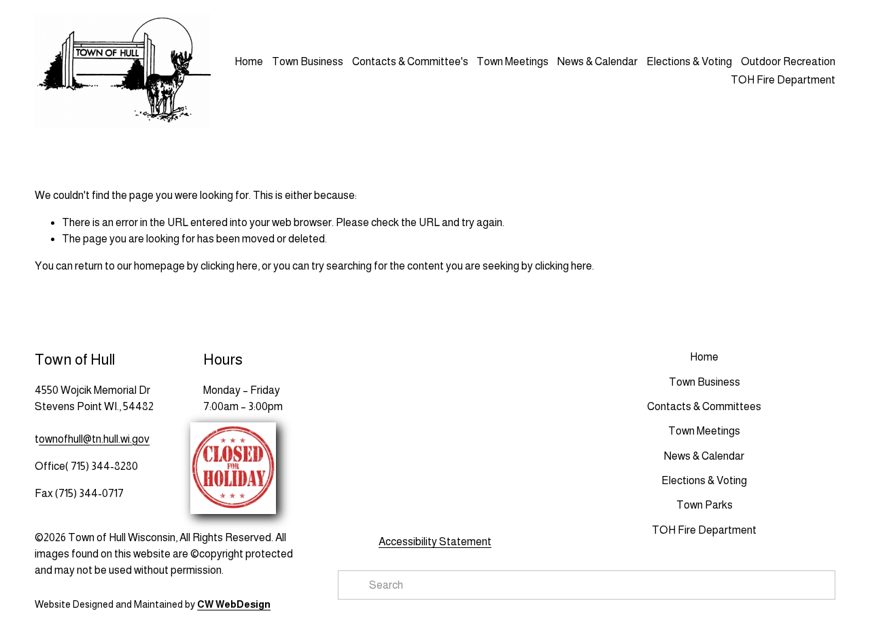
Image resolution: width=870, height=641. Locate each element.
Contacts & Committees (704, 406)
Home (248, 61)
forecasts (440, 502)
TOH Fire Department (704, 530)
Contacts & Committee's (410, 61)
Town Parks (704, 505)
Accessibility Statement (435, 541)
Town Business (307, 61)
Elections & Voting (689, 61)
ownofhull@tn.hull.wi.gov (94, 439)
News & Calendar (597, 61)
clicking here (229, 266)
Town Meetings (512, 61)
